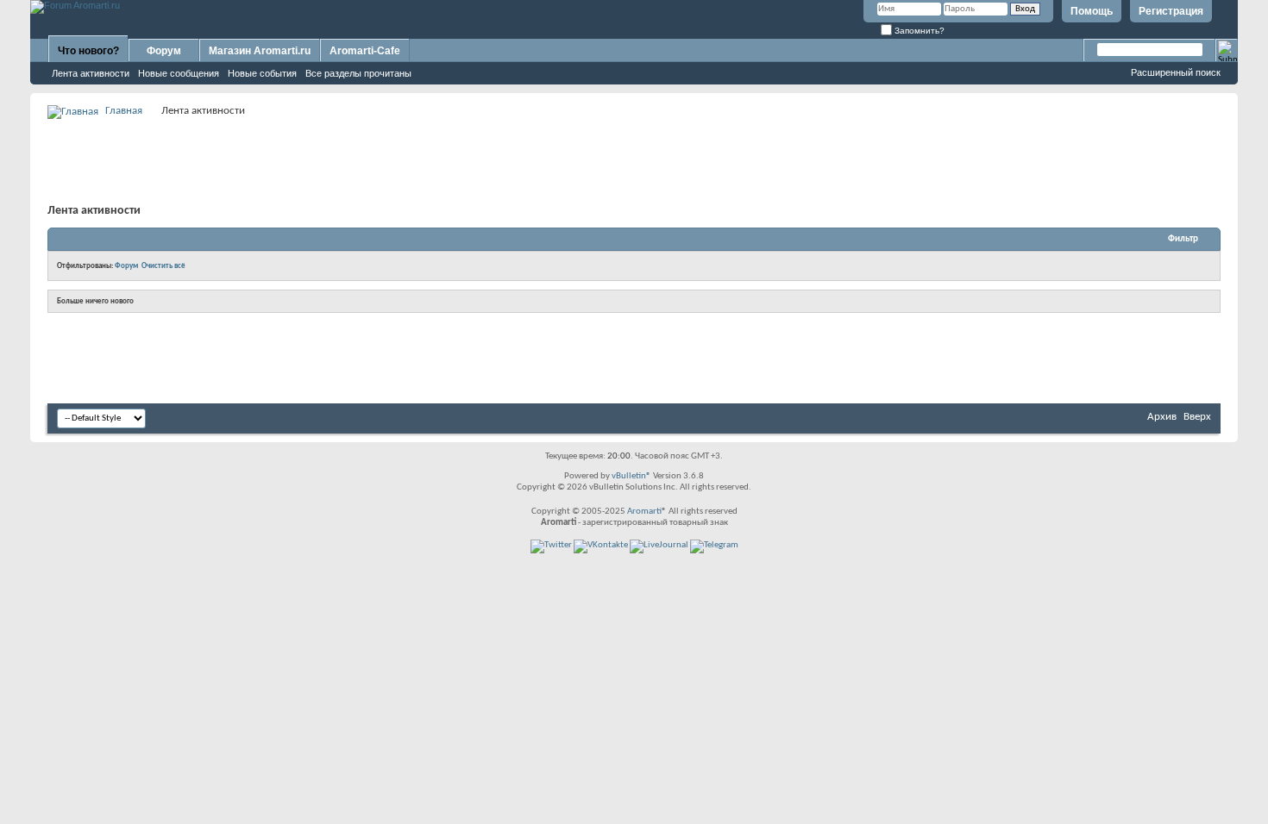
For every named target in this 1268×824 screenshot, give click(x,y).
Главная (123, 110)
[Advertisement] (634, 160)
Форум (164, 51)
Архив (1162, 416)
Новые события (262, 73)
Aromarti (644, 511)
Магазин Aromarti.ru (260, 51)
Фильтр (1183, 239)
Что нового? (88, 51)
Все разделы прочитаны (358, 73)
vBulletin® (631, 476)
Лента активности (90, 73)
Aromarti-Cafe (365, 51)
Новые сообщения (178, 73)
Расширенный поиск (1176, 72)
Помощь (1091, 11)
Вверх (1197, 416)
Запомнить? (918, 30)
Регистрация (1171, 11)
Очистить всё (163, 266)
